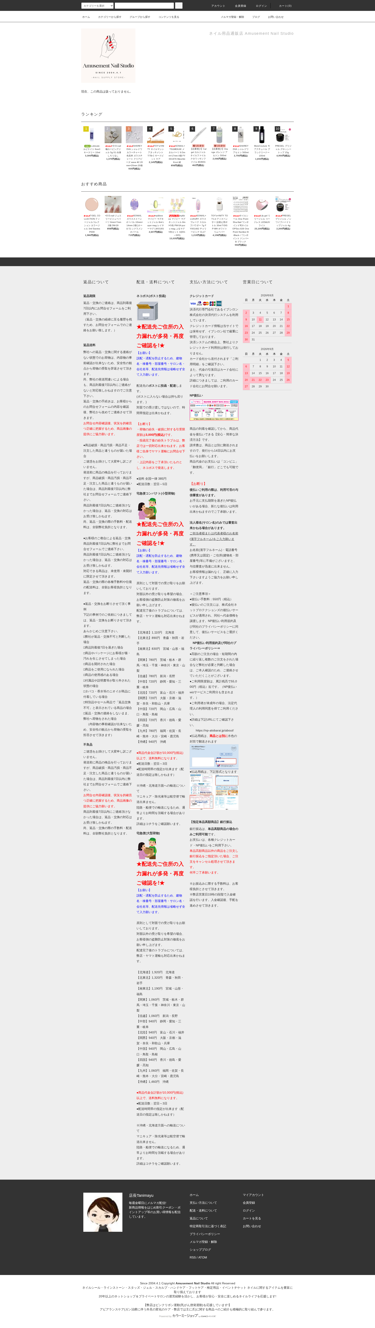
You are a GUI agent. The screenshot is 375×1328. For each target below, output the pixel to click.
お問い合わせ (276, 16)
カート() (285, 5)
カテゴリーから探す (110, 16)
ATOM (202, 1257)
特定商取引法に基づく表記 (208, 1226)
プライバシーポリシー (205, 1234)
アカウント (218, 5)
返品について (199, 1218)
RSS (193, 1257)
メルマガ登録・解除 (232, 16)
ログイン (261, 5)
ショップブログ (200, 1249)
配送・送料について (203, 1210)
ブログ (256, 16)
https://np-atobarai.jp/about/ (215, 730)
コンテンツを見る (168, 16)
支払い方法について (203, 1202)
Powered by (165, 1316)
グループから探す (140, 16)
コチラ (150, 824)
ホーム (86, 16)
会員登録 (241, 5)
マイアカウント (253, 1195)
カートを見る (252, 1218)
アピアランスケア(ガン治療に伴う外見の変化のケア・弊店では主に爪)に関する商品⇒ (158, 1309)
